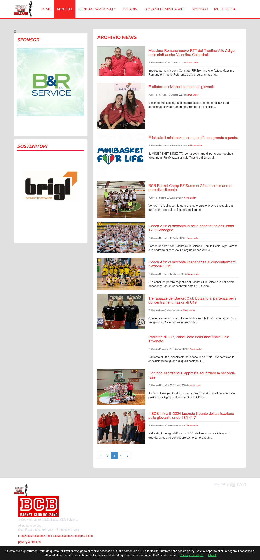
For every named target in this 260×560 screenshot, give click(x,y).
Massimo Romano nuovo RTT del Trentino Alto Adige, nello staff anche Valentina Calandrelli (192, 52)
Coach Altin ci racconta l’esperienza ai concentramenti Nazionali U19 (192, 264)
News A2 (64, 9)
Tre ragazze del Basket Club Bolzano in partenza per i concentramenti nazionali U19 (192, 300)
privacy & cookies (29, 542)
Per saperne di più (191, 555)
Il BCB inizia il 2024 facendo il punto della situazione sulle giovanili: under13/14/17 (191, 415)
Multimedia (224, 9)
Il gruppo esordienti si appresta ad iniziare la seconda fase (191, 375)
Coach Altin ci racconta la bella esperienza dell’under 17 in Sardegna (191, 227)
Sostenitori (32, 146)
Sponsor (200, 9)
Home (46, 9)
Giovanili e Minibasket (165, 9)
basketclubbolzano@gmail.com (73, 536)
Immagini (130, 9)
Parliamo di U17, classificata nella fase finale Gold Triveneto (188, 338)
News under (192, 62)
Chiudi (212, 555)
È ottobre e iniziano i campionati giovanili (181, 86)
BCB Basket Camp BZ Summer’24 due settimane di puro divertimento (190, 187)
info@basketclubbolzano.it (35, 536)
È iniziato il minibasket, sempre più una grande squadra (193, 137)
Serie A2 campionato (97, 9)
